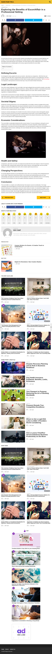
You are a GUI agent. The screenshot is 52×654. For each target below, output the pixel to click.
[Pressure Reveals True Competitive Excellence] (13, 409)
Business (3, 323)
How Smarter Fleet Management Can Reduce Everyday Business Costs (11, 326)
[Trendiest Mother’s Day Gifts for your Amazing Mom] (26, 540)
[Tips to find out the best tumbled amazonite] (26, 558)
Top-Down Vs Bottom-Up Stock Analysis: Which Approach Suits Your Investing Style (38, 352)
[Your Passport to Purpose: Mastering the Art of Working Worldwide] (13, 395)
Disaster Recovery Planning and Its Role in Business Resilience (37, 365)
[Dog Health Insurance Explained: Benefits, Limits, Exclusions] (13, 381)
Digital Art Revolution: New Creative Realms (28, 262)
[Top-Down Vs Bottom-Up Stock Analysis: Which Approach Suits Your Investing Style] (39, 341)
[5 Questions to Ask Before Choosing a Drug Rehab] (26, 612)
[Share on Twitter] (33, 20)
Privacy (7, 649)
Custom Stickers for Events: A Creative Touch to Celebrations (29, 246)
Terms (2, 649)
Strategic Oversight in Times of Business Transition (26, 603)
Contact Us (12, 649)
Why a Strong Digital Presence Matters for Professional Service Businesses (38, 326)
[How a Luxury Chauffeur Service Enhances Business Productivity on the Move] (13, 437)
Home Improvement (30, 466)
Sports (2, 466)
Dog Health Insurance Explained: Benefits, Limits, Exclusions (37, 379)
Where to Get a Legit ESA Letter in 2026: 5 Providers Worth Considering (36, 421)
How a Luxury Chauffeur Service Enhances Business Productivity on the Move (37, 434)
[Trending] (3, 305)
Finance (28, 350)
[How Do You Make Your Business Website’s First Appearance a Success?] (26, 576)
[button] (50, 2)
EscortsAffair (46, 79)
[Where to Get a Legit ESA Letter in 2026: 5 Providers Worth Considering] (13, 423)
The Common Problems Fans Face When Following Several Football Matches (12, 299)
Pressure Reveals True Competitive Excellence (35, 406)
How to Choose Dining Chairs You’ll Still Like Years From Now (38, 299)
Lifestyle (4, 7)
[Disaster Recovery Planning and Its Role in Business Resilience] (13, 368)
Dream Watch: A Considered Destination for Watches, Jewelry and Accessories (13, 352)
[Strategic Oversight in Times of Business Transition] (26, 594)
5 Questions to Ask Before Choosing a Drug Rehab (25, 620)
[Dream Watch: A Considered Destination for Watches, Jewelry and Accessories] (13, 341)
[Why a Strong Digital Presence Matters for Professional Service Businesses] (39, 314)
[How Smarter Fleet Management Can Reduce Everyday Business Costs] (13, 314)
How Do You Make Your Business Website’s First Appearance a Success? (25, 584)
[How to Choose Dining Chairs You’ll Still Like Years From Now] (39, 287)
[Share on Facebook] (15, 20)
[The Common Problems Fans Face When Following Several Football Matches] (13, 287)
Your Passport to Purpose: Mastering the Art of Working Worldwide (37, 393)
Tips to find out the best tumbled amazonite (23, 566)
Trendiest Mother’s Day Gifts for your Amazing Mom (26, 548)
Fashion (2, 350)
